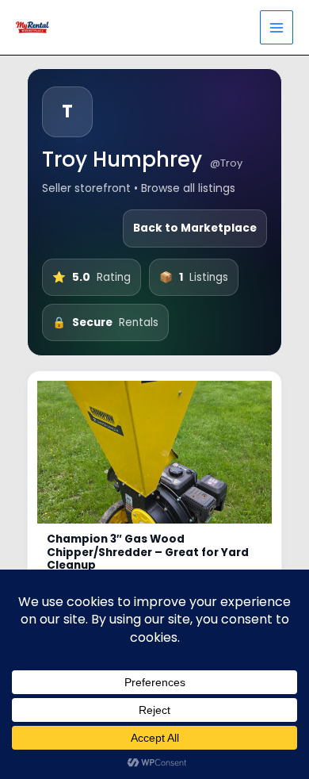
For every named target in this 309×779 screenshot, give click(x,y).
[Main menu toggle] (277, 27)
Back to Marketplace (195, 228)
